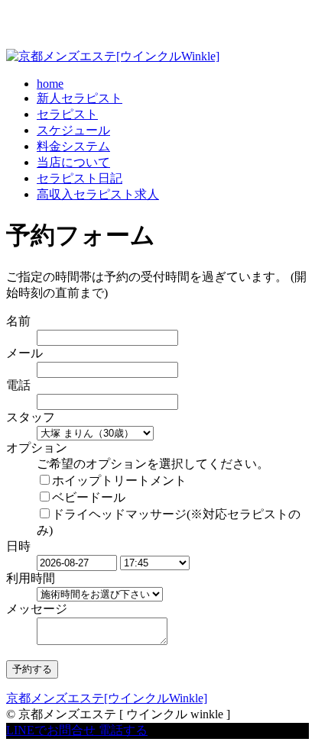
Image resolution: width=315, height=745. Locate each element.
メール (24, 353)
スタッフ (30, 417)
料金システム (73, 146)
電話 (18, 385)
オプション (36, 447)
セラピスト (67, 114)
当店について (73, 162)
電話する (123, 730)
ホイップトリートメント (119, 480)
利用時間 (30, 578)
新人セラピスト (79, 98)
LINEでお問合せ (51, 730)
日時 (18, 546)
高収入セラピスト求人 (98, 194)
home (50, 83)
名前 (18, 320)
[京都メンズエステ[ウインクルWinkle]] (112, 56)
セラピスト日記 (79, 178)
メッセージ (36, 608)
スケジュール (73, 130)
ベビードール (88, 497)
